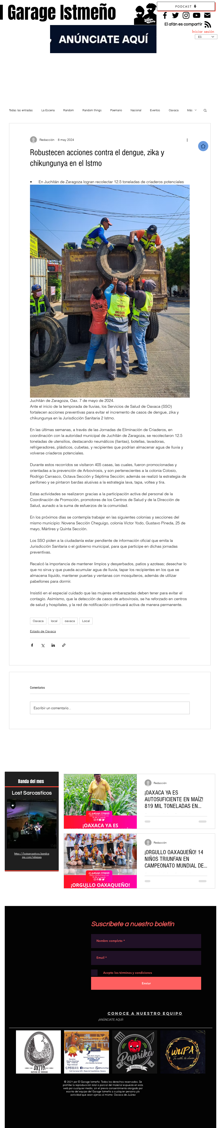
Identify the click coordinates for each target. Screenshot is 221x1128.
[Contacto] (207, 15)
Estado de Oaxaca (43, 631)
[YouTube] (196, 15)
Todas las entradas (21, 110)
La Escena (48, 110)
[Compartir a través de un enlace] (64, 645)
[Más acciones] (187, 139)
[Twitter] (175, 15)
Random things (92, 110)
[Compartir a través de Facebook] (32, 645)
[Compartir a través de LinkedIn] (53, 645)
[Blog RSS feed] (208, 24)
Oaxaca (173, 110)
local (54, 621)
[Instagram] (186, 15)
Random (68, 110)
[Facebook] (164, 15)
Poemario (116, 110)
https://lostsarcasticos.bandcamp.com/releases (31, 855)
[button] (205, 110)
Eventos (155, 110)
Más (190, 110)
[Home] (203, 146)
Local (86, 621)
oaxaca (70, 621)
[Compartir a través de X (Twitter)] (43, 645)
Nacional (136, 110)
